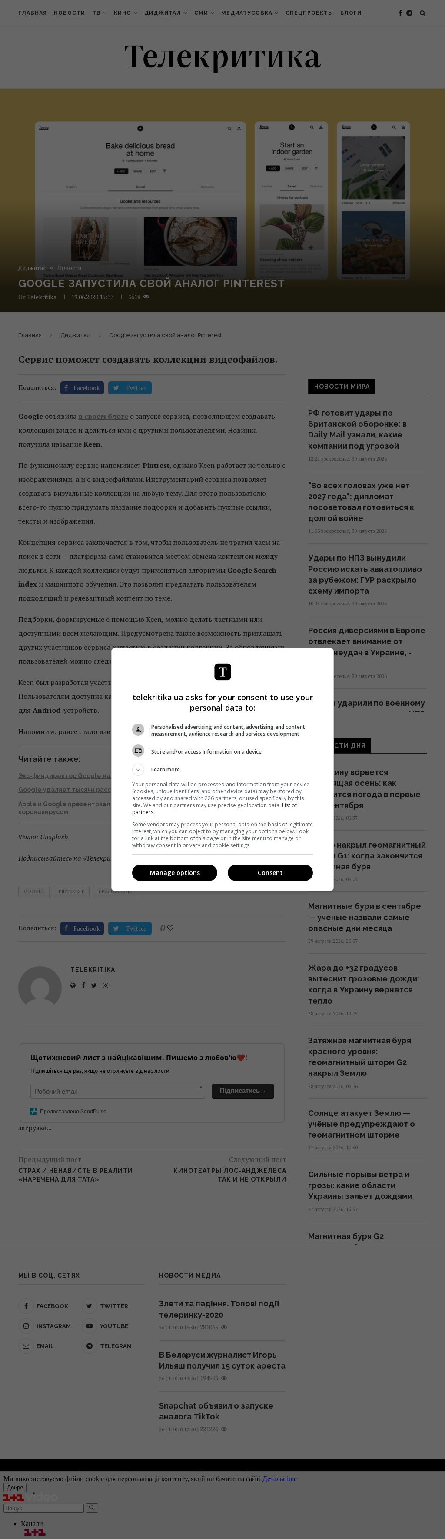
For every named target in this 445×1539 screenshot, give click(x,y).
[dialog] (222, 769)
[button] (222, 770)
